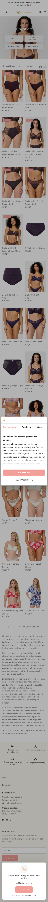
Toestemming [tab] (9, 427)
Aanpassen (22, 480)
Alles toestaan (24, 472)
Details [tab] (25, 427)
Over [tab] (39, 427)
